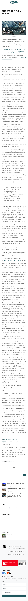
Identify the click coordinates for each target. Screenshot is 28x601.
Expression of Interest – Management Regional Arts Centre (16, 489)
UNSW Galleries (15, 53)
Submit (14, 596)
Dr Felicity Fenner (21, 49)
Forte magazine (6, 49)
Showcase (5, 461)
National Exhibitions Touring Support (13, 260)
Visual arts (11, 461)
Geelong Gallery (6, 73)
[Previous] (4, 29)
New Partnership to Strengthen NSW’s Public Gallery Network (15, 484)
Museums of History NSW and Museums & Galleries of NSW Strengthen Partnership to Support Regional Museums (16, 495)
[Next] (24, 29)
